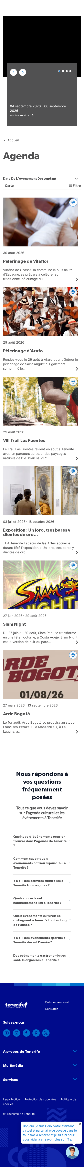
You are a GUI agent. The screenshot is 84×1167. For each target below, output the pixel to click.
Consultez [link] (51, 1008)
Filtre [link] (77, 186)
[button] (13, 72)
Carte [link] (9, 186)
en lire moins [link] (20, 115)
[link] (40, 239)
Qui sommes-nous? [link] (57, 1002)
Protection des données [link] (40, 1099)
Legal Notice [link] (11, 1099)
